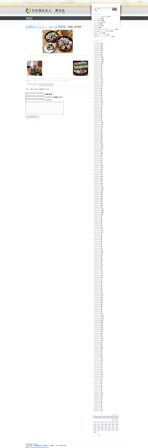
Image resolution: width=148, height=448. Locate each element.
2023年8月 (97, 108)
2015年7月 (97, 281)
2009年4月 (97, 405)
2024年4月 (97, 94)
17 (95, 427)
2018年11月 (97, 210)
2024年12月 (97, 79)
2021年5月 (97, 157)
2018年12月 (97, 209)
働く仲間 (96, 24)
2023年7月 (97, 110)
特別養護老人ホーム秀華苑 (102, 31)
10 (95, 424)
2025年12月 (97, 57)
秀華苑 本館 (98, 33)
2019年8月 (97, 194)
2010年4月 (97, 385)
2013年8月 (97, 322)
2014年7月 (97, 302)
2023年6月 (97, 112)
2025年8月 (97, 65)
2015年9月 (97, 277)
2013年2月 (97, 333)
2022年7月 (97, 131)
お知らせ (96, 18)
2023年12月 (97, 101)
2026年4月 (97, 50)
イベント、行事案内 (100, 16)
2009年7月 (97, 400)
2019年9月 (97, 193)
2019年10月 (97, 191)
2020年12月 (97, 165)
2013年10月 (97, 319)
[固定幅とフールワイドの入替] (142, 2)
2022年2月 (97, 140)
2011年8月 (97, 364)
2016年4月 (97, 265)
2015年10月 (97, 275)
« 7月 (98, 434)
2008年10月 (97, 410)
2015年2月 (97, 290)
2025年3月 (97, 74)
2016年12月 (97, 250)
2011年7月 (97, 365)
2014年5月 (97, 306)
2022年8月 (97, 130)
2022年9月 (97, 128)
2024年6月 (97, 90)
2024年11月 (97, 81)
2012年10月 (97, 340)
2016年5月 (97, 263)
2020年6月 (97, 176)
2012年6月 (97, 347)
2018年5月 (97, 221)
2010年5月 (97, 383)
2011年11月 (97, 360)
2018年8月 (97, 216)
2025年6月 (97, 68)
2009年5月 (97, 403)
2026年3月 (97, 52)
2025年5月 (97, 70)
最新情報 (96, 26)
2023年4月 (97, 115)
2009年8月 (97, 398)
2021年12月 (97, 144)
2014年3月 (97, 310)
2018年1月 (97, 227)
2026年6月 (97, 47)
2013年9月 (97, 320)
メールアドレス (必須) (50, 97)
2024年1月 (97, 99)
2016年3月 (97, 266)
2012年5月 (97, 349)
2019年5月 (97, 200)
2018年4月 (97, 223)
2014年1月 (97, 313)
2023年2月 (97, 119)
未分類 (96, 27)
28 (109, 429)
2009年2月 (97, 409)
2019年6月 (97, 198)
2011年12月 (97, 358)
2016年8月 (97, 257)
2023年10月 (97, 104)
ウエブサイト (48, 100)
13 (106, 424)
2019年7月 (97, 196)
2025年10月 (97, 61)
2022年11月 (97, 124)
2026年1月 (97, 56)
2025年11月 (97, 59)
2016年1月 (97, 270)
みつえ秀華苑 (98, 22)
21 (109, 427)
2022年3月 (97, 139)
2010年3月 (97, 387)
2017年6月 (97, 239)
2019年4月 (97, 202)
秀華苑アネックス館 (100, 35)
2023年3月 (97, 117)
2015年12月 (97, 272)
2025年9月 (97, 63)
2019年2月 (97, 205)
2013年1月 (97, 335)
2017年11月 (97, 230)
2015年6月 (97, 283)
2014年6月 (97, 304)
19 (102, 427)
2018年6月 (97, 220)
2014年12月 (97, 293)
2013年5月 (97, 328)
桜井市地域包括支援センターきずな (104, 29)
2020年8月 (97, 173)
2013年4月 (97, 329)
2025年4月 (97, 72)
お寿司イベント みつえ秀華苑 (46, 26)
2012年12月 (97, 337)
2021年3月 (97, 160)
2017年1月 (97, 248)
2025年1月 (97, 77)
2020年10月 (97, 169)
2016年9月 (97, 256)
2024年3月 (97, 95)
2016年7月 (97, 259)
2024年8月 (97, 86)
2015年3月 (97, 288)
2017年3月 (97, 245)
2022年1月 (97, 142)
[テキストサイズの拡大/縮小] (140, 2)
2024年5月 (97, 92)
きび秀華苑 (97, 20)
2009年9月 (97, 396)
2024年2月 (97, 97)
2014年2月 (97, 311)
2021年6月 (97, 155)
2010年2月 (97, 389)
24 (95, 429)
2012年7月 (97, 346)
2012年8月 (97, 344)
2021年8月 (97, 151)
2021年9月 (97, 149)
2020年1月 (97, 185)
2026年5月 (97, 48)
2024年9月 (97, 85)
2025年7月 (97, 67)
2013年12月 (97, 315)
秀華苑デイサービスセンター (102, 36)
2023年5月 (97, 113)
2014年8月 (97, 301)
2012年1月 (97, 356)
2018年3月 (97, 225)
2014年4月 (97, 308)
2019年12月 (97, 187)
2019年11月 (97, 189)
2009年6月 (97, 401)
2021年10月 (97, 147)
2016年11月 (97, 252)
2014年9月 (97, 299)
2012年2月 (97, 355)
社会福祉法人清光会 (31, 444)
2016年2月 (97, 268)
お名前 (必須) (48, 94)
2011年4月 (97, 369)
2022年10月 (97, 126)
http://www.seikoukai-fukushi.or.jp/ (39, 447)
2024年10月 (97, 83)
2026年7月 (97, 45)
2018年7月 (97, 218)
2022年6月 (97, 133)
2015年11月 (97, 274)
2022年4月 (97, 137)
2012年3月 (97, 353)
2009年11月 (97, 394)
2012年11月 (97, 338)
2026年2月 (97, 54)
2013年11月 (97, 317)
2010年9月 (97, 378)
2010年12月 (97, 373)
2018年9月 (97, 214)
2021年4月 (97, 158)
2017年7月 (97, 238)
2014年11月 (97, 295)
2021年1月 (97, 164)
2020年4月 (97, 180)
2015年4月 (97, 286)
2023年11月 (97, 102)
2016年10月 (97, 254)
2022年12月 (97, 122)
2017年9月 (97, 234)
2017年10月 (97, 232)
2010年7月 (97, 382)
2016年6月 (97, 261)
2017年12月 (97, 229)
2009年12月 (97, 392)
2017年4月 (97, 243)
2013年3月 (97, 331)
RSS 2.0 (28, 80)
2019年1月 (97, 207)
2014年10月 (97, 297)
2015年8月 (97, 279)
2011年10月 (97, 362)
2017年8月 (97, 236)
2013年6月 (97, 326)
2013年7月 (97, 324)
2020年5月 (97, 178)
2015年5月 (97, 284)
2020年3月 (97, 182)
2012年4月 (97, 351)
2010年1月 (97, 391)
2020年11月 (97, 167)
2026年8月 (97, 43)
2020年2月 (97, 184)
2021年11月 (97, 146)
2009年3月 (97, 407)
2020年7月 (97, 175)
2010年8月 (97, 380)
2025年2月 (97, 75)
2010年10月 (97, 376)
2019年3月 (97, 203)
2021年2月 (97, 162)
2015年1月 (97, 292)
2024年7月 (97, 88)
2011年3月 (97, 371)
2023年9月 (97, 106)
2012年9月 (97, 342)
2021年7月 (97, 153)
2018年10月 (97, 212)
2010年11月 (97, 374)
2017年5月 (97, 241)
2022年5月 (97, 135)
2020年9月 (97, 171)
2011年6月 (97, 367)
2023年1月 (97, 120)
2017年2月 (97, 247)
